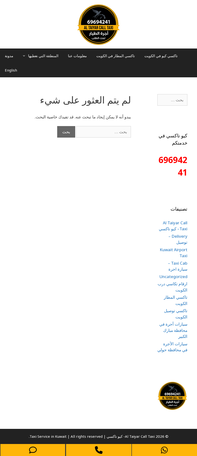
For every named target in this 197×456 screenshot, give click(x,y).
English (11, 70)
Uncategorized (173, 276)
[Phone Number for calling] (98, 450)
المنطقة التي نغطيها (43, 55)
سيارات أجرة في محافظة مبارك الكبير (173, 330)
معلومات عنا (77, 55)
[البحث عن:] (103, 131)
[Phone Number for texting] (32, 450)
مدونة (9, 55)
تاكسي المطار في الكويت (115, 55)
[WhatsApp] (164, 450)
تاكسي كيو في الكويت (161, 55)
